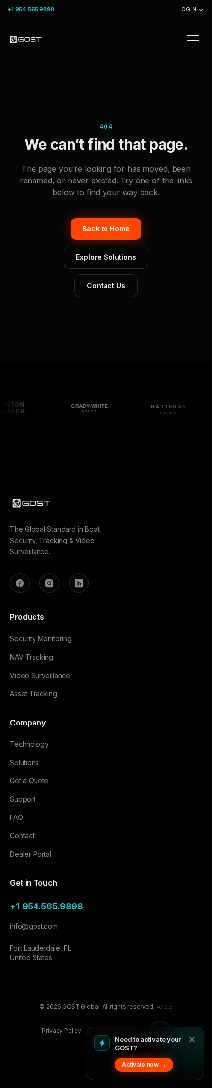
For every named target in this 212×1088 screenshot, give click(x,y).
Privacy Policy (61, 1030)
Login (187, 9)
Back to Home (105, 229)
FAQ (16, 817)
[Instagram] (49, 583)
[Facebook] (20, 583)
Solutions (24, 762)
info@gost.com (34, 926)
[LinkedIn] (79, 583)
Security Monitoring (40, 639)
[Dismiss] (192, 1039)
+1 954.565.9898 (31, 9)
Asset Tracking (33, 693)
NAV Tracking (31, 657)
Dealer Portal (30, 854)
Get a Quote (29, 780)
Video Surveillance (40, 675)
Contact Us (106, 285)
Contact (22, 835)
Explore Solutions (106, 257)
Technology (29, 744)
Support (22, 799)
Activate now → (144, 1064)
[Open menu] (193, 39)
